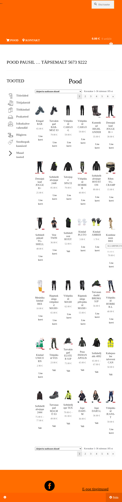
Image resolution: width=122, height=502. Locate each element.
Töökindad (23, 109)
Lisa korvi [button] (40, 138)
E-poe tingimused (95, 489)
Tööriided (22, 95)
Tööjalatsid (23, 102)
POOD (13, 40)
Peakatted (22, 116)
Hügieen (21, 134)
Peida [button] (115, 497)
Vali (68, 251)
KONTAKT (32, 40)
